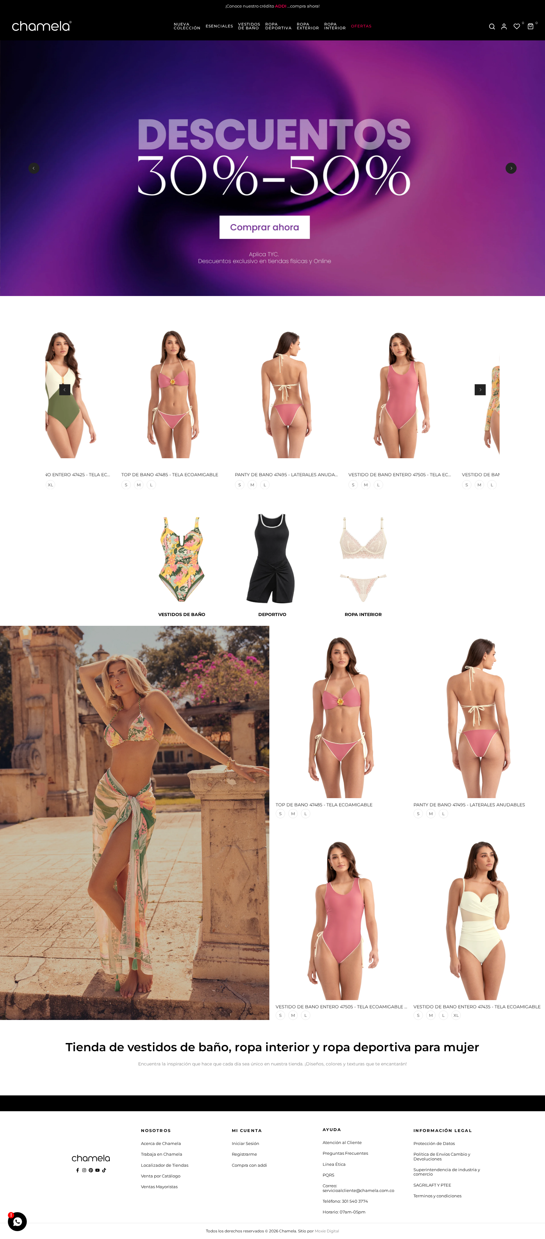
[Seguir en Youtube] (97, 1170)
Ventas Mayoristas (159, 1186)
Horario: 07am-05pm (344, 1211)
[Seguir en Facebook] (77, 1170)
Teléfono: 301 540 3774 (345, 1201)
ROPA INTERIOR (335, 26)
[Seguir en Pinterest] (90, 1170)
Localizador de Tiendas (164, 1165)
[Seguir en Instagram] (84, 1170)
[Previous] (33, 168)
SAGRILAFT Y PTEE (432, 1185)
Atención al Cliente (342, 1142)
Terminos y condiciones (437, 1195)
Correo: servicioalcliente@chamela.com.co (358, 1188)
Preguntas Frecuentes (345, 1153)
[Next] (511, 168)
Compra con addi (249, 1165)
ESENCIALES (219, 26)
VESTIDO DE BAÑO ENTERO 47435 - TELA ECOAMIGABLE (477, 1007)
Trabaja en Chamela (161, 1154)
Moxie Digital (327, 1231)
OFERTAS (361, 26)
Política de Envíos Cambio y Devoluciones (441, 1156)
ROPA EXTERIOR (308, 26)
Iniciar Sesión (245, 1143)
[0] (516, 26)
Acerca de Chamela (161, 1143)
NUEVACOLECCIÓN (187, 26)
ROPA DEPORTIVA (278, 26)
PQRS (328, 1174)
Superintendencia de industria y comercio (446, 1172)
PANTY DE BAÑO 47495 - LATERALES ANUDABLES (233, 474)
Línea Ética (334, 1164)
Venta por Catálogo (160, 1175)
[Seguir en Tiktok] (104, 1170)
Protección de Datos (434, 1143)
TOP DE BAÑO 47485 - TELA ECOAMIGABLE (112, 474)
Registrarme (244, 1154)
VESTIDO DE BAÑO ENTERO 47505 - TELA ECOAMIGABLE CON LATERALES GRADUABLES (390, 474)
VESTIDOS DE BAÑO (249, 26)
